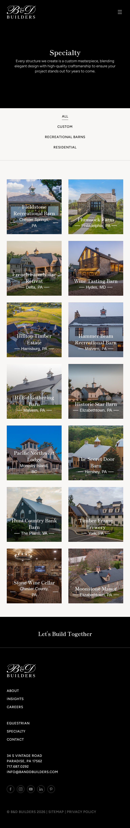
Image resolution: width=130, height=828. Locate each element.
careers (15, 707)
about (13, 691)
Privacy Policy (81, 812)
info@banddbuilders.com (32, 772)
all (65, 116)
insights (15, 699)
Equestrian (18, 723)
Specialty (16, 731)
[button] (119, 12)
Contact (15, 739)
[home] (21, 12)
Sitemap (56, 812)
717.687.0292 (18, 766)
